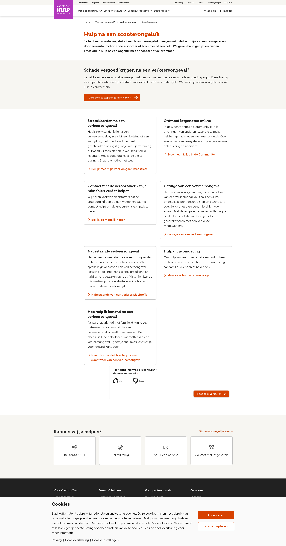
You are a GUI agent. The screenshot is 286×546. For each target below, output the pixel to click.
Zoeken (211, 10)
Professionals (123, 3)
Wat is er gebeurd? (88, 10)
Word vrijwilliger (214, 3)
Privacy (57, 540)
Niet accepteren (216, 526)
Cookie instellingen (105, 540)
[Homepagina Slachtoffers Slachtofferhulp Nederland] (63, 9)
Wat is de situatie (154, 496)
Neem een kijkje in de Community (196, 154)
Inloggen (228, 10)
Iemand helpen (109, 3)
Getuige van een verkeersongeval (190, 234)
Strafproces (160, 10)
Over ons (190, 3)
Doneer (201, 3)
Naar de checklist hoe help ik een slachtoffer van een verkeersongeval (116, 357)
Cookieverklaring (77, 540)
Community (178, 3)
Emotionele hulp (113, 10)
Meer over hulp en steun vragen (189, 275)
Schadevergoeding (138, 10)
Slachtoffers (83, 3)
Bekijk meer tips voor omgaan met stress (119, 169)
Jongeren (95, 3)
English (227, 3)
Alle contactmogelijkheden (214, 431)
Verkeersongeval (128, 22)
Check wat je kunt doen (112, 496)
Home (87, 22)
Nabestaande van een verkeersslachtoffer (120, 294)
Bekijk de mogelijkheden (108, 219)
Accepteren (216, 515)
